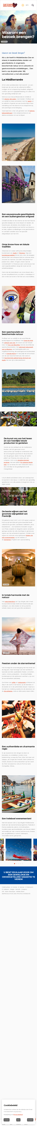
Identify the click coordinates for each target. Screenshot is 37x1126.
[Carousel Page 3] (18, 863)
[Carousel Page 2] (16, 863)
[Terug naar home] (10, 5)
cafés (13, 682)
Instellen (18, 1119)
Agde (15, 253)
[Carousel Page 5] (22, 863)
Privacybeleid (18, 1114)
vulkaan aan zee (9, 342)
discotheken (8, 691)
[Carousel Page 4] (20, 863)
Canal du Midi (28, 340)
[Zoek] (32, 5)
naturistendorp (10, 601)
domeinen (7, 539)
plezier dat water (10, 99)
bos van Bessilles (14, 345)
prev (4, 849)
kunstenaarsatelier (8, 255)
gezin (29, 101)
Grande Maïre (11, 353)
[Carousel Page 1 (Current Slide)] (14, 863)
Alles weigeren (7, 1119)
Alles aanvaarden (30, 1119)
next (32, 849)
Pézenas (22, 253)
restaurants (22, 682)
